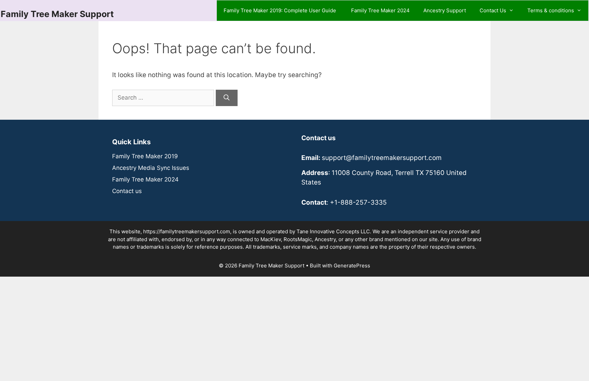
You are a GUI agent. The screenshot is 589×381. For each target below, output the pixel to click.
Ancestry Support (444, 10)
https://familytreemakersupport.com (186, 231)
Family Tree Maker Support (57, 14)
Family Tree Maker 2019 (145, 156)
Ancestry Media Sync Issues (150, 167)
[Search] (227, 98)
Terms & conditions (550, 10)
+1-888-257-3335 (358, 202)
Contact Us (493, 10)
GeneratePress (352, 265)
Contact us (127, 191)
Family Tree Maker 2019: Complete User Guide (280, 10)
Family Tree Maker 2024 (380, 10)
